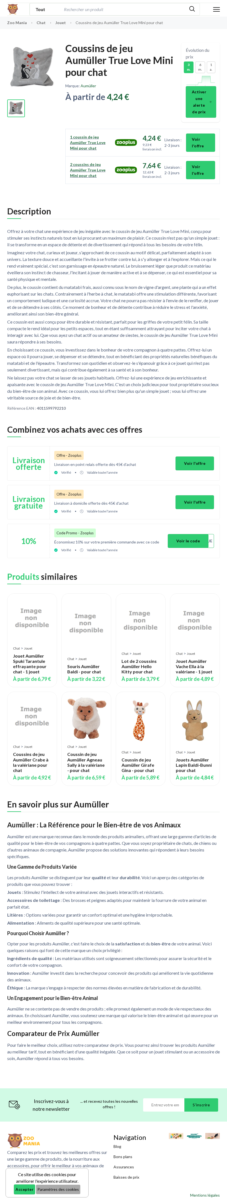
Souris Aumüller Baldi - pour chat (84, 669)
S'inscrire (201, 1104)
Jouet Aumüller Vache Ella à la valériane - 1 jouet (194, 666)
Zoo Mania (17, 22)
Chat (42, 22)
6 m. (200, 67)
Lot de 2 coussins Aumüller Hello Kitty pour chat (139, 666)
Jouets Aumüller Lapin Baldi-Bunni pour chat (194, 765)
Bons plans (123, 1156)
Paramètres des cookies (58, 1189)
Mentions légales (205, 1195)
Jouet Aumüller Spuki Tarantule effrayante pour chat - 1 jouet (30, 663)
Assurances (124, 1166)
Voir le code (188, 540)
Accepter (24, 1189)
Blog (117, 1146)
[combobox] (124, 9)
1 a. (211, 67)
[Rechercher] (192, 9)
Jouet (61, 22)
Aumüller (88, 85)
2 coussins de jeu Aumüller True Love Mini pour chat (87, 170)
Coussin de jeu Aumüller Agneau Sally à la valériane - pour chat (86, 762)
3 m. (188, 67)
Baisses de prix (126, 1177)
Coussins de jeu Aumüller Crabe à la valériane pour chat (30, 762)
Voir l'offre (198, 142)
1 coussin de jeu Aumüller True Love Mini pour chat (87, 142)
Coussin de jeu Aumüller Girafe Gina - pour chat (138, 765)
